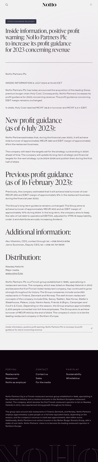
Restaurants (12, 374)
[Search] (6, 5)
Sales (39, 378)
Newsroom (11, 378)
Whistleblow (73, 378)
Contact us (42, 374)
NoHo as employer (15, 382)
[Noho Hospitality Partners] (49, 4)
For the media (43, 382)
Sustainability (73, 374)
